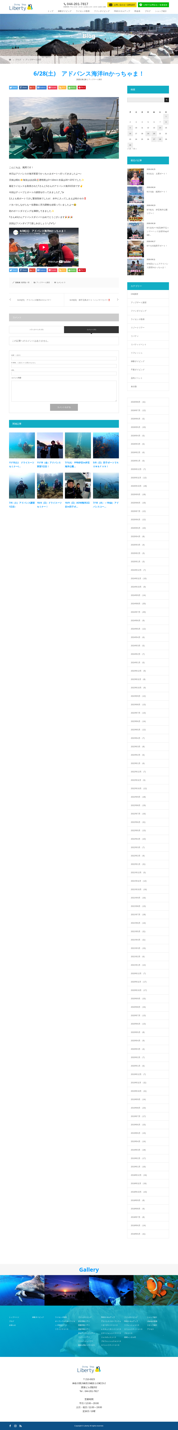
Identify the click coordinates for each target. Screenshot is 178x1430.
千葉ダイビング (137, 369)
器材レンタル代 (130, 1337)
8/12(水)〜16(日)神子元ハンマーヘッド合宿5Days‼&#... (158, 231)
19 (148, 133)
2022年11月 (138, 780)
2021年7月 (138, 914)
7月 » (135, 149)
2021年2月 (138, 956)
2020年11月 (139, 982)
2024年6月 (138, 620)
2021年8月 (138, 906)
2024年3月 (138, 645)
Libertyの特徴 (152, 1321)
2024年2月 (138, 654)
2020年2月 (138, 1057)
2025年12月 (138, 469)
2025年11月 (139, 478)
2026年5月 (138, 427)
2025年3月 (138, 545)
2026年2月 (138, 452)
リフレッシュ (137, 353)
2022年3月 (138, 847)
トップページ (14, 1317)
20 (154, 133)
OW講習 (134, 294)
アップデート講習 (95, 79)
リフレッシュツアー (85, 1341)
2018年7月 (138, 1217)
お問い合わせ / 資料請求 (124, 5)
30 (130, 145)
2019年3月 (138, 1150)
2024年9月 (138, 595)
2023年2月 (138, 755)
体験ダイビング (64, 11)
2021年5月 (138, 931)
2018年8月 (138, 1209)
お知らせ (12, 1325)
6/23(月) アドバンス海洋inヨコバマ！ (34, 300)
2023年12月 (138, 671)
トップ (50, 11)
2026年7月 (138, 410)
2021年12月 (138, 872)
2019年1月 (138, 1167)
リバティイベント (138, 344)
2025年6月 (138, 519)
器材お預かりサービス (86, 1345)
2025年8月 (138, 503)
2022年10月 (139, 788)
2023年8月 (138, 704)
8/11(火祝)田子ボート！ (157, 245)
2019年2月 (138, 1158)
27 (154, 139)
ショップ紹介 (161, 11)
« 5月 (129, 149)
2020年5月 (138, 1032)
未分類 (134, 386)
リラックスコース (61, 1329)
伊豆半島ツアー (84, 1321)
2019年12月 (138, 1074)
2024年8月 (138, 603)
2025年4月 (138, 536)
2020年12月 (138, 973)
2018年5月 (138, 1234)
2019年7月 (138, 1116)
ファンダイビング (102, 11)
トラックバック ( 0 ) (36, 329)
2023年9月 (138, 696)
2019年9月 (138, 1099)
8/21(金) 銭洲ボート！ (157, 191)
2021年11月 (139, 881)
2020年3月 (138, 1049)
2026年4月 (138, 436)
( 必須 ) (16, 355)
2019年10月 (139, 1091)
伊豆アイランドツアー (86, 1333)
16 (130, 133)
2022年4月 (138, 839)
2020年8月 (138, 1007)
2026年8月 (138, 402)
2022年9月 (138, 797)
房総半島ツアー (84, 1329)
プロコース (128, 1333)
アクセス (150, 1329)
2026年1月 (138, 461)
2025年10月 (139, 486)
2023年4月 (138, 738)
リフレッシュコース (131, 1325)
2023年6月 (138, 721)
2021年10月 (139, 889)
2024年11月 (139, 578)
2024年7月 (138, 612)
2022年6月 (138, 822)
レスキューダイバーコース (111, 1329)
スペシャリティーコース (110, 1345)
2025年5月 (138, 528)
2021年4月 (138, 940)
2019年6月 (138, 1125)
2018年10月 (139, 1192)
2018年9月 (138, 1200)
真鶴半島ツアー (84, 1325)
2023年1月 (138, 763)
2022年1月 (138, 864)
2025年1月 (138, 561)
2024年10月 (138, 587)
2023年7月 (138, 713)
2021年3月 (138, 948)
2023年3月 (138, 746)
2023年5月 (138, 730)
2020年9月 (138, 998)
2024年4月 (138, 637)
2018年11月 (139, 1183)
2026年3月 (138, 444)
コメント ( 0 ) (91, 329)
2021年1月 (138, 965)
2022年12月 (138, 772)
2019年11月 (138, 1082)
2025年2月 (138, 553)
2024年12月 (138, 570)
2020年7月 (138, 1015)
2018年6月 (138, 1225)
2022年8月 (138, 805)
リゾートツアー (137, 327)
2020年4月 (138, 1040)
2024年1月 (138, 662)
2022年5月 (138, 830)
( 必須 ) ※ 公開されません (23, 362)
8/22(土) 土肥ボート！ (157, 173)
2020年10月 (139, 990)
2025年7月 (138, 511)
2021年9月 (138, 898)
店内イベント (137, 378)
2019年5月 (138, 1133)
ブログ (148, 11)
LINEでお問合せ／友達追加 (155, 5)
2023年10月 (138, 687)
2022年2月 (138, 856)
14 (160, 128)
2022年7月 (138, 814)
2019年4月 (138, 1141)
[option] (22, 1290)
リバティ (135, 336)
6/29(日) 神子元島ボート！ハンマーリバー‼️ (90, 300)
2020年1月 (138, 1066)
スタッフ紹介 (152, 1325)
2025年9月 (138, 494)
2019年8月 (138, 1108)
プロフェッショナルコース (111, 1341)
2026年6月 (138, 419)
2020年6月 (138, 1024)
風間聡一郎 (25, 282)
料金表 (137, 11)
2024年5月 (138, 629)
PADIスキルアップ (122, 11)
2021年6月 (138, 923)
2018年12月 (139, 1175)
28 (160, 139)
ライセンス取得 (83, 11)
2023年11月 (138, 679)
